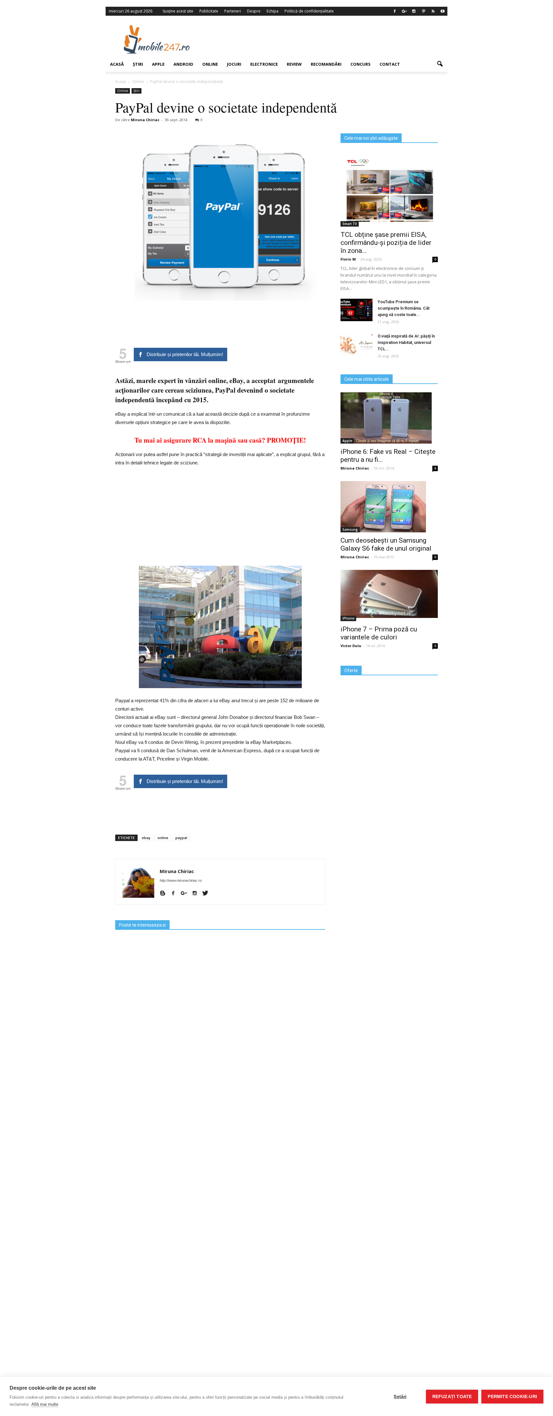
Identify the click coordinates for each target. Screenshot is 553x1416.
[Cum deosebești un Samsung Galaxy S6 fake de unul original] (389, 506)
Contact (390, 64)
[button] (439, 64)
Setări (400, 1396)
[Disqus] (220, 1144)
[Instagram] (414, 11)
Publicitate (208, 11)
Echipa (272, 11)
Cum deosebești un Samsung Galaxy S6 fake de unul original (386, 544)
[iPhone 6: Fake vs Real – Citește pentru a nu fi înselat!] (389, 418)
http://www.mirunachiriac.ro (181, 880)
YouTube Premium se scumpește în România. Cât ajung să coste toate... (403, 308)
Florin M (348, 259)
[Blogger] (165, 893)
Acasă (117, 64)
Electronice (264, 64)
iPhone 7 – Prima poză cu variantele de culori (379, 633)
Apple (158, 64)
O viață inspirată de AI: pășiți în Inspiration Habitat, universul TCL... (406, 342)
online (162, 837)
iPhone (348, 618)
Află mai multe (44, 1404)
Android (183, 64)
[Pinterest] (423, 11)
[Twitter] (207, 893)
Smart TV (349, 223)
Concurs (360, 64)
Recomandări (326, 64)
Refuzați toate (452, 1396)
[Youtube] (442, 11)
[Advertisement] (328, 39)
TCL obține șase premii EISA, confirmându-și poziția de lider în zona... (386, 242)
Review (294, 64)
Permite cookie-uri (512, 1396)
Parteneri (232, 11)
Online (210, 64)
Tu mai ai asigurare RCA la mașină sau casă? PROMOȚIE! (220, 440)
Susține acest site (178, 11)
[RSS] (433, 11)
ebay (146, 837)
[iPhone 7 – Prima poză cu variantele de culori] (389, 594)
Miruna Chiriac (145, 119)
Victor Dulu (351, 645)
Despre (253, 11)
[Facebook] (394, 11)
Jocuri (234, 64)
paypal (181, 837)
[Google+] (404, 11)
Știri (138, 64)
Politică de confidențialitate (309, 11)
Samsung (350, 529)
